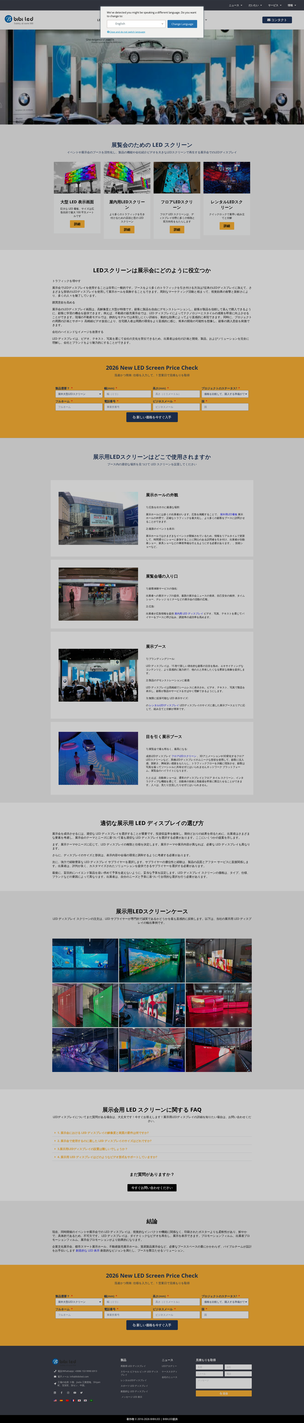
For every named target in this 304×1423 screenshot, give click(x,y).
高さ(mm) (160, 388)
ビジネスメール (163, 401)
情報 (290, 5)
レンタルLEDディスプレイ (164, 705)
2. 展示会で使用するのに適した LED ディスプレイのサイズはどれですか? (104, 1141)
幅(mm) (109, 388)
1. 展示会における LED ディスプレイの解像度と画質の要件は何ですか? (103, 1133)
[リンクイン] (54, 1392)
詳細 (77, 224)
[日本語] (79, 1400)
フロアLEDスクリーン (184, 756)
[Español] (61, 1400)
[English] (55, 1400)
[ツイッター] (81, 1392)
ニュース (234, 5)
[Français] (73, 1400)
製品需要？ (62, 388)
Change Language (182, 24)
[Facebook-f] (61, 1392)
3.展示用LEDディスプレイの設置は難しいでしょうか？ (92, 1149)
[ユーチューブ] (74, 1392)
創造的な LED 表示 (88, 1250)
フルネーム (62, 401)
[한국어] (85, 1400)
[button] (152, 1133)
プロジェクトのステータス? (220, 388)
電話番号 (110, 401)
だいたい (254, 5)
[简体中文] (67, 1400)
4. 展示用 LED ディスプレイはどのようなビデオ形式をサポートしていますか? (107, 1157)
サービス (273, 5)
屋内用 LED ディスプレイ (189, 613)
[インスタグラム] (68, 1392)
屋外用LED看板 (228, 514)
